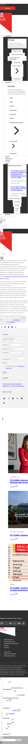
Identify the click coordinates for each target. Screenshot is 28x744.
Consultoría (6, 708)
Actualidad (13, 476)
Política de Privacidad (10, 653)
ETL (18, 476)
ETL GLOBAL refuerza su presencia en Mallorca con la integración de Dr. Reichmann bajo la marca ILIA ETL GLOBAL (19, 174)
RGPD (4, 363)
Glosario (6, 645)
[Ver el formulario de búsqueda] (1, 230)
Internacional (20, 531)
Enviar (4, 372)
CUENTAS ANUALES (8, 384)
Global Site (3, 5)
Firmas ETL (8, 158)
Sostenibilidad (7, 689)
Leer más (13, 486)
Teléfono (5, 349)
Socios (7, 156)
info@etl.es (16, 320)
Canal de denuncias (9, 641)
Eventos (7, 214)
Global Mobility (7, 723)
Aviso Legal (7, 651)
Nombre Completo (8, 339)
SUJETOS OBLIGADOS (17, 386)
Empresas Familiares (9, 713)
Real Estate (6, 718)
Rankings (12, 584)
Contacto (8, 8)
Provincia (5, 353)
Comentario (6, 359)
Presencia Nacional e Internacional (13, 688)
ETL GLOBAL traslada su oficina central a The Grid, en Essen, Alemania (18, 188)
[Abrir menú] (2, 258)
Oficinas (7, 160)
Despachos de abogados (11, 643)
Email (4, 345)
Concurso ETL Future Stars (10, 698)
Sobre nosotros (8, 639)
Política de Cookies (9, 655)
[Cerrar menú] (0, 679)
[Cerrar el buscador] (1, 737)
